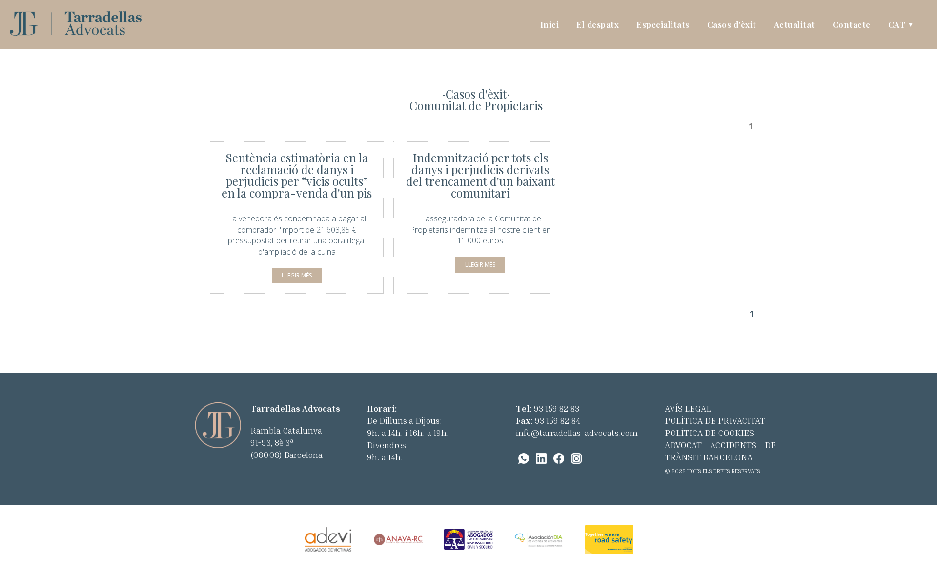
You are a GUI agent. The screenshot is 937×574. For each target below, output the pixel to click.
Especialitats (663, 24)
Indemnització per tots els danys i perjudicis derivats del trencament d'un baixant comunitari (480, 175)
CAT (901, 24)
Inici (549, 24)
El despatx (597, 24)
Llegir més (297, 275)
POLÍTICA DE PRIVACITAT (715, 420)
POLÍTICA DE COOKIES (709, 432)
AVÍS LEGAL (688, 408)
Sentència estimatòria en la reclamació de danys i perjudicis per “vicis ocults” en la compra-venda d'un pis (297, 175)
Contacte (852, 24)
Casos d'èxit (731, 24)
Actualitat (794, 24)
